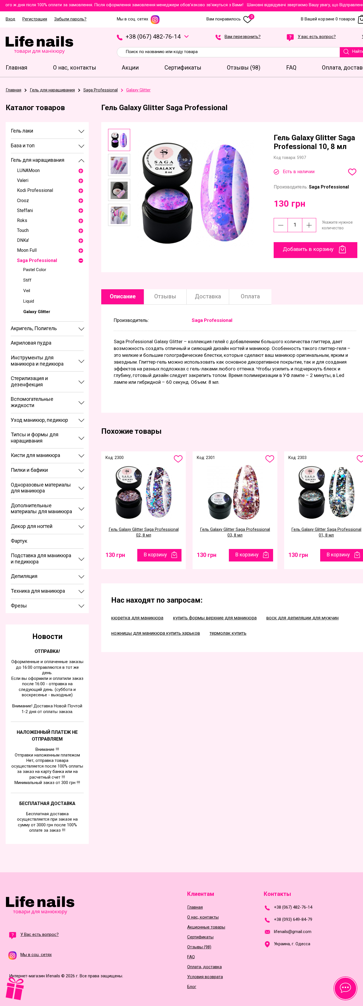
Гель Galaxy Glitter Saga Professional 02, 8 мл (144, 532)
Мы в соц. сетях (132, 19)
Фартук (19, 541)
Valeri (22, 180)
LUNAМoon (28, 170)
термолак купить (228, 633)
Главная (195, 907)
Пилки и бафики (29, 470)
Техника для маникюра (38, 591)
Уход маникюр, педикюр (39, 420)
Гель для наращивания (37, 160)
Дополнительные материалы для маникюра (41, 508)
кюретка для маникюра (137, 618)
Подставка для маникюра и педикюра (41, 558)
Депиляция (24, 576)
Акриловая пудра (31, 343)
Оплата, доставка (204, 967)
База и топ (23, 145)
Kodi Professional (35, 190)
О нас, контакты (203, 917)
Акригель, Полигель (34, 328)
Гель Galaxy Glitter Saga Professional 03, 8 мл (235, 532)
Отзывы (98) (199, 947)
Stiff (27, 280)
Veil (26, 290)
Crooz (23, 200)
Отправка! (47, 651)
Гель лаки (22, 131)
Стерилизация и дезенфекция (29, 381)
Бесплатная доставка (47, 803)
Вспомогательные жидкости (32, 402)
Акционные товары (206, 927)
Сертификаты (200, 937)
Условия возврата (205, 977)
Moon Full (27, 250)
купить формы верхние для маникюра (215, 618)
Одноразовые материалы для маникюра (41, 488)
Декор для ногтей (31, 526)
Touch (23, 230)
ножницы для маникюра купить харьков (155, 633)
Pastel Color (34, 269)
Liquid (28, 301)
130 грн (115, 555)
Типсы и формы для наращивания (34, 437)
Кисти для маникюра (35, 455)
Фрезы (19, 606)
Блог (191, 987)
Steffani (25, 210)
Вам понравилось (229, 19)
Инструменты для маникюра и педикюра (37, 361)
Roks (22, 220)
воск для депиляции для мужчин (302, 618)
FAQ (191, 957)
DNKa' (23, 240)
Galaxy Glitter (36, 311)
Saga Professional (37, 260)
